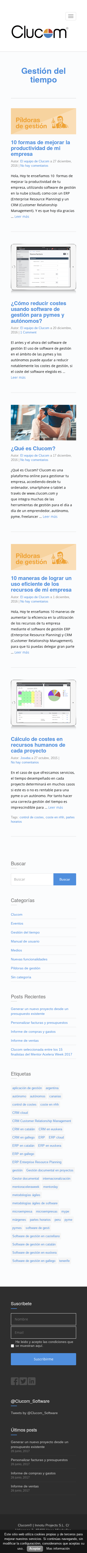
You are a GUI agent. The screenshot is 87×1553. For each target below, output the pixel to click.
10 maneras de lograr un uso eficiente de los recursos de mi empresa (41, 583)
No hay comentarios (34, 165)
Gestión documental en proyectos (49, 1170)
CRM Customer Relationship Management (41, 1121)
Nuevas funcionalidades (29, 959)
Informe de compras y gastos (33, 1031)
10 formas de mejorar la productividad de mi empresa (40, 148)
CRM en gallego (23, 1137)
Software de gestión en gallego (33, 1261)
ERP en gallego (23, 1154)
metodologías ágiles (26, 1195)
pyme (68, 1219)
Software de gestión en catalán (34, 1244)
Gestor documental (25, 1178)
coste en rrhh (55, 817)
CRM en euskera (50, 1129)
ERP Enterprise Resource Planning (36, 1162)
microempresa (22, 1211)
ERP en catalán (23, 1145)
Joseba (25, 758)
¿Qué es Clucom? (33, 448)
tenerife (64, 1261)
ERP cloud (56, 1137)
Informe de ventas (25, 1040)
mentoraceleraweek (25, 1187)
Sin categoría (21, 977)
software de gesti (38, 1228)
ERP (41, 1137)
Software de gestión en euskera (34, 1252)
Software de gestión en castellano (36, 1236)
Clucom (16, 914)
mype (65, 1211)
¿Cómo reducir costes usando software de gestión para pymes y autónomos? (38, 311)
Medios (16, 950)
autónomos (37, 1096)
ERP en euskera (49, 1145)
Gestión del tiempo (25, 932)
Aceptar (35, 1548)
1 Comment (28, 332)
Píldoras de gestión (25, 968)
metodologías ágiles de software (35, 1203)
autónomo (19, 1096)
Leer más (21, 216)
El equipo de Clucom (34, 161)
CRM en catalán (23, 1129)
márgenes (19, 1219)
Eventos (17, 923)
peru (58, 1219)
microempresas (47, 1211)
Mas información (58, 1548)
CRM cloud (20, 1113)
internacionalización (56, 1178)
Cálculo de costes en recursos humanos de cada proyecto (38, 744)
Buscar (64, 879)
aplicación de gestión (27, 1088)
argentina (52, 1088)
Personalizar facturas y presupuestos (39, 1023)
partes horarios (40, 1219)
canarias (55, 1096)
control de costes (32, 817)
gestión (17, 1170)
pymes (17, 1228)
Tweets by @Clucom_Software (34, 1413)
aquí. (39, 1346)
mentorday (50, 1187)
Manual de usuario (25, 941)
